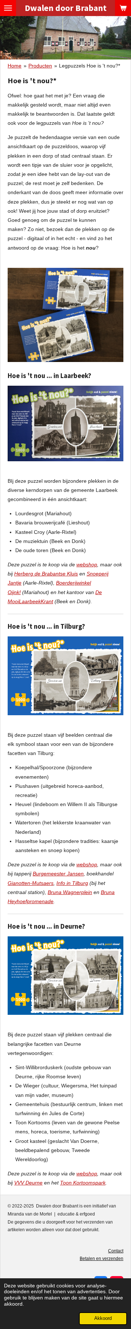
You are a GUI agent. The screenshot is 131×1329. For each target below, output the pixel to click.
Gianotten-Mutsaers (30, 883)
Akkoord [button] (103, 1318)
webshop (86, 564)
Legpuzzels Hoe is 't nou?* (89, 66)
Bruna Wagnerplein (70, 892)
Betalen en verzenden (101, 1258)
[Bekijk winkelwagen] (123, 8)
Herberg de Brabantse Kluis (46, 574)
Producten (40, 66)
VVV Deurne (28, 1183)
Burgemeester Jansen (58, 874)
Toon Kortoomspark (83, 1183)
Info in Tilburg (72, 883)
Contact (115, 1250)
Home (14, 66)
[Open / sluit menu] (8, 8)
